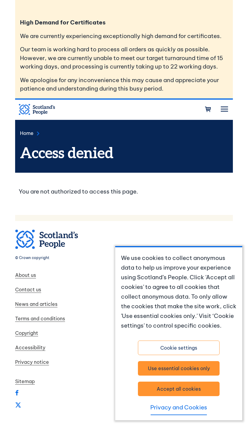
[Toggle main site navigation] (224, 109)
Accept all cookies (179, 389)
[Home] (37, 109)
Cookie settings (178, 348)
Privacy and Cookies (178, 407)
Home (27, 133)
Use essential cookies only (179, 368)
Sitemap (25, 381)
